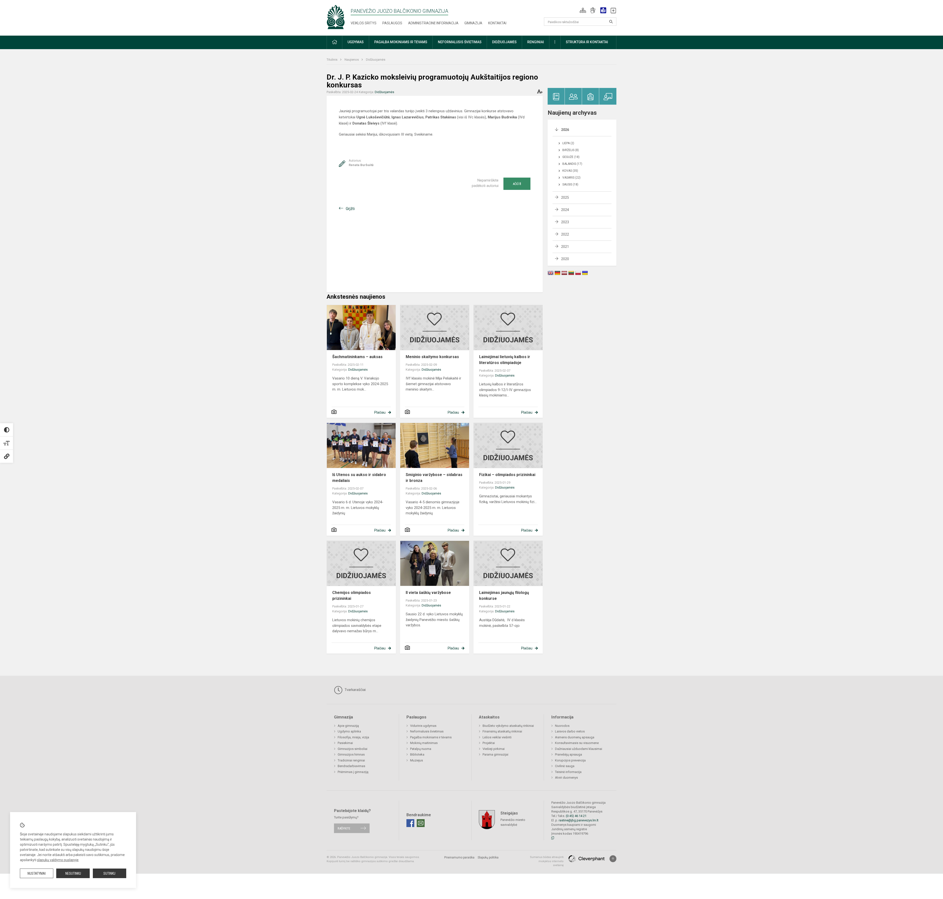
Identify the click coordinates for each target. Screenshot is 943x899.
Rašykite (344, 828)
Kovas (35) (570, 170)
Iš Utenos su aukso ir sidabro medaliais (359, 477)
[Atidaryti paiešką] (611, 21)
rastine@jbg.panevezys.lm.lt (578, 820)
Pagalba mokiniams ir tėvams (431, 737)
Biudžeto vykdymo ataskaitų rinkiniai (508, 726)
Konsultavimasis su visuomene (577, 743)
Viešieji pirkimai (494, 749)
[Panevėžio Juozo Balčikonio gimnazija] (336, 16)
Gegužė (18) (571, 157)
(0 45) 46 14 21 (576, 816)
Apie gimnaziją (348, 726)
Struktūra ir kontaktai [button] (587, 42)
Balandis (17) (572, 164)
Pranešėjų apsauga (568, 754)
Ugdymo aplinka (349, 731)
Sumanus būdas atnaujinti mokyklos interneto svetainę (547, 861)
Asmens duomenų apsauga (574, 737)
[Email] (421, 823)
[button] (583, 10)
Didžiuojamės (375, 59)
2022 (565, 234)
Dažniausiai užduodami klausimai (578, 749)
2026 (565, 130)
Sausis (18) (570, 184)
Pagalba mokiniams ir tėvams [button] (400, 42)
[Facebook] (410, 823)
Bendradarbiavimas (351, 766)
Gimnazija (473, 23)
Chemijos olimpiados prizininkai (351, 595)
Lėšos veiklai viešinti (497, 737)
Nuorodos (562, 726)
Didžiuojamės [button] (504, 42)
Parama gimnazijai (495, 754)
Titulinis (332, 59)
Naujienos (352, 59)
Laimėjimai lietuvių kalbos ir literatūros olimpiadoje (504, 359)
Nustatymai (37, 873)
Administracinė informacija (433, 23)
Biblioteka (417, 754)
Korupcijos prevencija (570, 760)
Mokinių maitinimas (424, 743)
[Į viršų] (613, 858)
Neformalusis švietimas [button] (460, 42)
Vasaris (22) (571, 177)
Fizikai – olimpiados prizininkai (507, 474)
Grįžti (350, 208)
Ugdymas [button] (355, 42)
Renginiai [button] (535, 42)
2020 (565, 259)
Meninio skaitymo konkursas (432, 356)
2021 (565, 247)
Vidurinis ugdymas (423, 726)
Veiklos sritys (363, 23)
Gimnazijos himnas (351, 754)
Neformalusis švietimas (427, 731)
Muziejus (416, 760)
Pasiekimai (345, 743)
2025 (565, 197)
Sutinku (109, 873)
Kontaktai (497, 23)
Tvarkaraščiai (355, 690)
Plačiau (380, 412)
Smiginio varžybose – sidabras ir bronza (434, 477)
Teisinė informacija (568, 772)
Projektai (489, 743)
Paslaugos (392, 23)
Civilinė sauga (564, 766)
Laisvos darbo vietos (570, 731)
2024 (565, 210)
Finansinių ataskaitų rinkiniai (502, 731)
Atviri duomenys (566, 777)
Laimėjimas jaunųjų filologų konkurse (504, 595)
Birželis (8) (570, 150)
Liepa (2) (568, 143)
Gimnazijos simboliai (352, 749)
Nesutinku (73, 873)
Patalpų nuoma (420, 749)
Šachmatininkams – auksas (358, 356)
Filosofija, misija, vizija (353, 737)
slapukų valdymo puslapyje (58, 860)
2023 (565, 222)
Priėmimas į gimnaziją (353, 772)
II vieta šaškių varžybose (428, 592)
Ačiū (517, 184)
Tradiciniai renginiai (351, 760)
